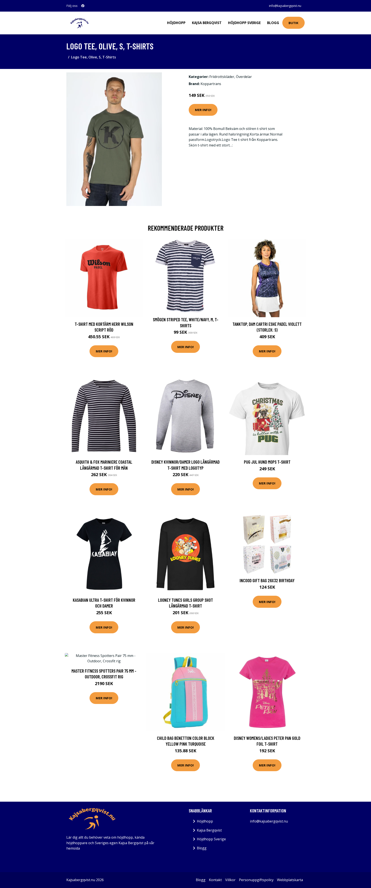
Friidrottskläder (221, 76)
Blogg (273, 22)
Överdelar (244, 76)
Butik (293, 23)
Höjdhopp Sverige (244, 22)
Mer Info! (203, 110)
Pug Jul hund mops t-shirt (267, 462)
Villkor (230, 879)
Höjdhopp (176, 22)
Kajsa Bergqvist (207, 22)
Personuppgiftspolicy (256, 879)
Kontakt (215, 879)
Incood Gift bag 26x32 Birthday (267, 580)
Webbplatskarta (290, 879)
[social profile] (83, 6)
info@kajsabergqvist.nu (285, 6)
